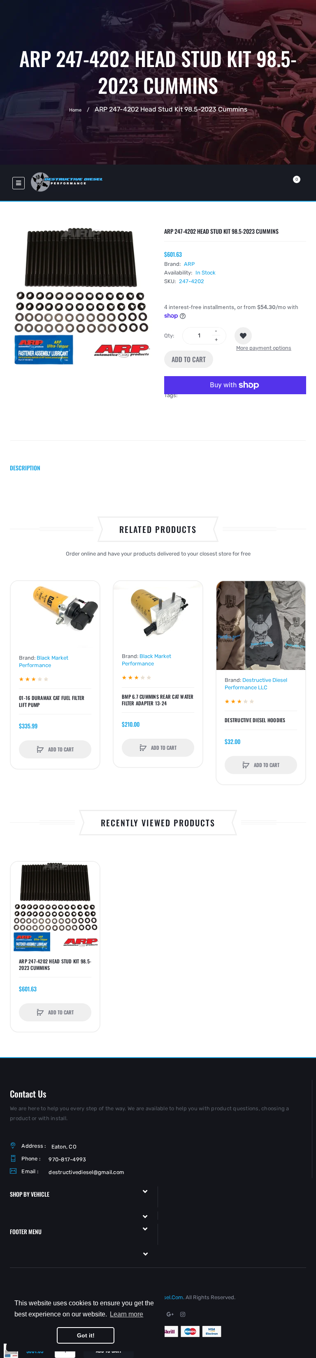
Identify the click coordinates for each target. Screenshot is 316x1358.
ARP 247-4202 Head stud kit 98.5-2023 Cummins (55, 964)
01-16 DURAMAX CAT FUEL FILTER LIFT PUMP (51, 701)
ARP (189, 264)
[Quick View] (21, 622)
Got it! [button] (86, 1335)
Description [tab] (25, 467)
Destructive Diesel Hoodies (255, 720)
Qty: (169, 336)
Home (75, 109)
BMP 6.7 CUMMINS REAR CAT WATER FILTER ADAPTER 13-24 (158, 700)
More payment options (263, 348)
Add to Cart (189, 359)
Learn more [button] (126, 1314)
